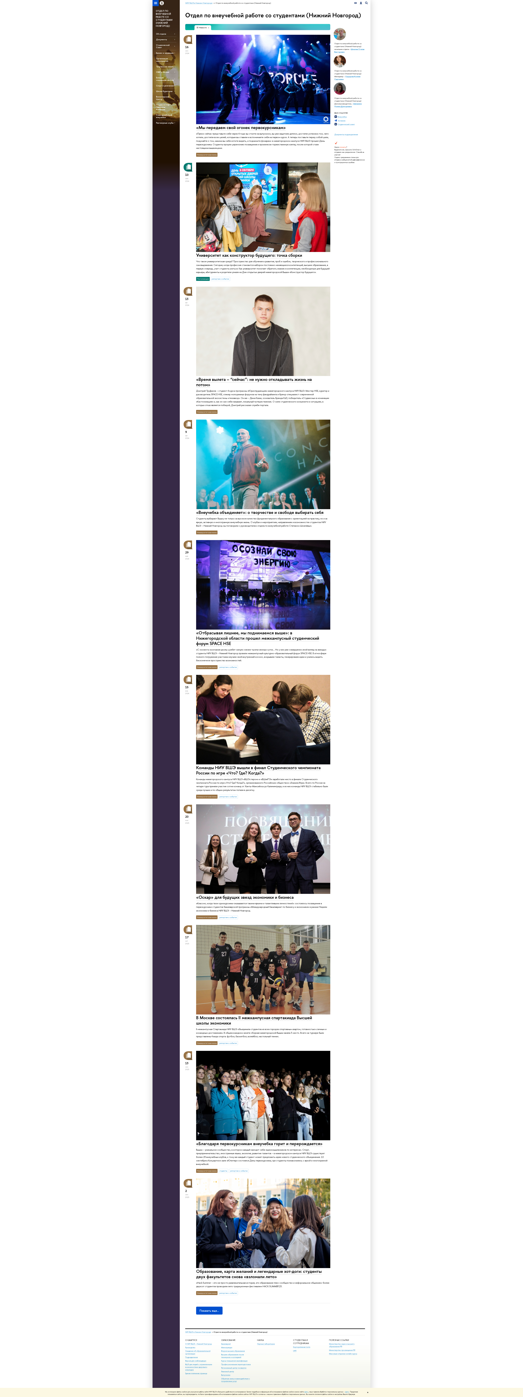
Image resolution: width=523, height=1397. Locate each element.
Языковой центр (227, 1371)
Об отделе (161, 34)
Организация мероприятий (162, 59)
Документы (161, 39)
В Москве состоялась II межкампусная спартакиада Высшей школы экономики (254, 1020)
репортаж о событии (220, 279)
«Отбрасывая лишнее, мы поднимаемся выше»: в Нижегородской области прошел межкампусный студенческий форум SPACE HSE (257, 638)
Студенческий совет (346, 124)
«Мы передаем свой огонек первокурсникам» (241, 127)
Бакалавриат (226, 1344)
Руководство (190, 1347)
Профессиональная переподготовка (236, 1364)
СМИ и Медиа (162, 72)
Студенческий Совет (163, 46)
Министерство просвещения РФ (342, 1350)
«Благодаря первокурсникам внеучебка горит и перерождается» (259, 1144)
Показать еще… (209, 1311)
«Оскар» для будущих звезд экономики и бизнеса (245, 897)
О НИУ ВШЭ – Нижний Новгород (198, 1344)
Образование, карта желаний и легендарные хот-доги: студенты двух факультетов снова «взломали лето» (259, 1274)
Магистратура (226, 1347)
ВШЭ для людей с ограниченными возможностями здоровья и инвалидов (198, 1367)
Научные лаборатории (266, 1344)
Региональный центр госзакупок (233, 1368)
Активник (341, 120)
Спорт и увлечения (165, 85)
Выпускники (225, 1375)
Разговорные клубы (164, 123)
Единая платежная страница (196, 1373)
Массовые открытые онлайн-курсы (343, 1354)
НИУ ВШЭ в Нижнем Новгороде (198, 1332)
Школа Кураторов (164, 91)
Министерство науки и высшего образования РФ (342, 1345)
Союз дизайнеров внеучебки (164, 116)
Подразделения (191, 1357)
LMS (294, 1351)
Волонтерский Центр (162, 97)
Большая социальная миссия (165, 78)
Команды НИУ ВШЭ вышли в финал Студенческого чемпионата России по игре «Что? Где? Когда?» (258, 770)
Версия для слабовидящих (195, 1361)
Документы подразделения (346, 134)
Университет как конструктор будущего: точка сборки (249, 255)
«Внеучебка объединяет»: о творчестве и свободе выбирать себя (259, 512)
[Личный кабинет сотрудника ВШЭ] (361, 3)
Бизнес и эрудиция (164, 53)
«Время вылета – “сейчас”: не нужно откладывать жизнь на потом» (254, 382)
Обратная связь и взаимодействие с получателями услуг (235, 1380)
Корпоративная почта (301, 1347)
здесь (306, 1392)
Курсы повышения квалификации (234, 1361)
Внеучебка (342, 117)
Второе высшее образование (233, 1351)
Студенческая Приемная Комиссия (162, 107)
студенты (223, 1171)
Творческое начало (165, 66)
